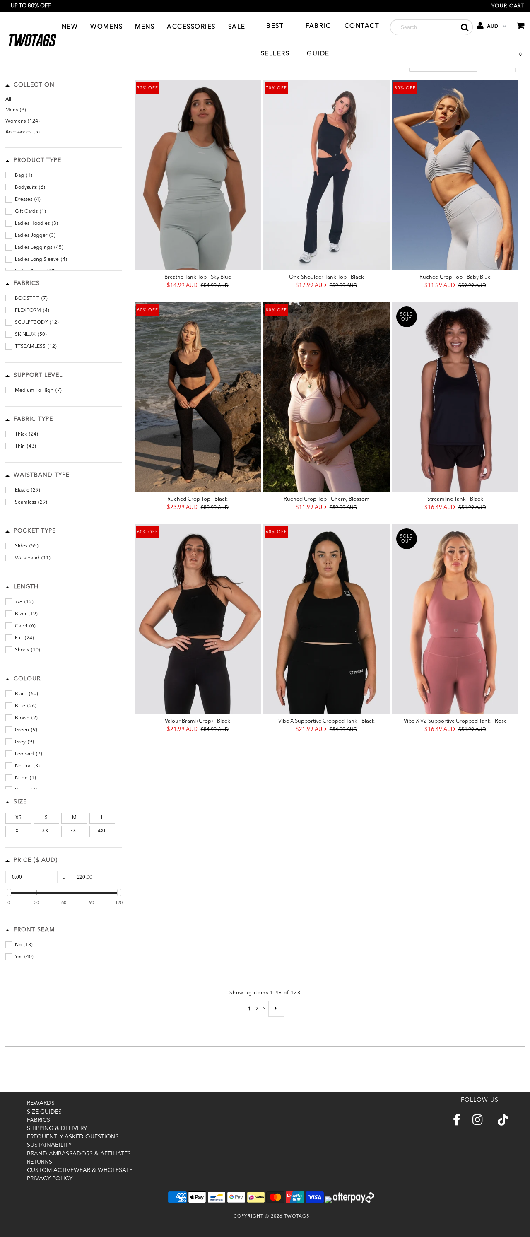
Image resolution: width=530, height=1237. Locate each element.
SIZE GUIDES (44, 1112)
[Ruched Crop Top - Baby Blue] (455, 175)
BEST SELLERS (275, 40)
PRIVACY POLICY (49, 1179)
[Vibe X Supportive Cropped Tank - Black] (326, 619)
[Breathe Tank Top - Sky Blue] (198, 175)
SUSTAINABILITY (49, 1145)
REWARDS (41, 1103)
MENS (144, 27)
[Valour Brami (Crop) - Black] (198, 619)
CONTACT (362, 26)
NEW (70, 27)
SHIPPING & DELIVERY (57, 1128)
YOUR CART (508, 6)
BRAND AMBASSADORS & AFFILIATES (79, 1154)
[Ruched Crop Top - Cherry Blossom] (326, 397)
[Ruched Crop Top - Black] (198, 397)
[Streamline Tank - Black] (455, 397)
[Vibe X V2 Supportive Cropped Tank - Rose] (455, 619)
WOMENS (106, 27)
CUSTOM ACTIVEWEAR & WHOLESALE (79, 1170)
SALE (237, 27)
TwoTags (296, 1216)
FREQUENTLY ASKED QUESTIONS (73, 1137)
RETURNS (39, 1162)
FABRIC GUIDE (318, 40)
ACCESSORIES (191, 27)
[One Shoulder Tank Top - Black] (326, 175)
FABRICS (38, 1120)
